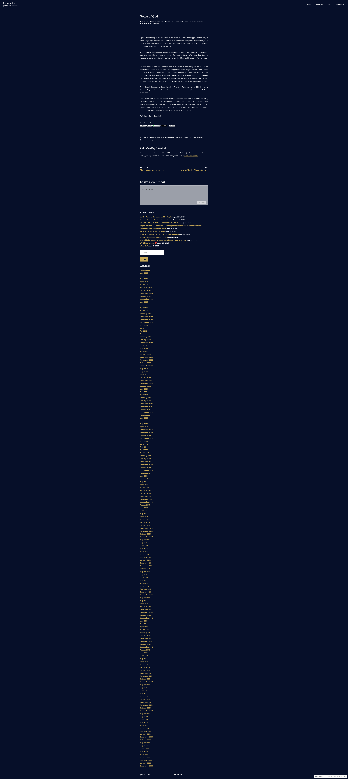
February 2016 (145, 557)
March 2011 (144, 696)
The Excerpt (339, 4)
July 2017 (144, 508)
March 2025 (144, 311)
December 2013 (146, 609)
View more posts (191, 156)
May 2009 (144, 751)
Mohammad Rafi (147, 23)
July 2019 (144, 441)
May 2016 (144, 548)
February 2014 (145, 606)
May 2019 (144, 447)
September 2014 (146, 595)
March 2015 (144, 586)
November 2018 (146, 464)
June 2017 (144, 511)
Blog (309, 4)
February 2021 (145, 398)
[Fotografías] (178, 774)
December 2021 (146, 380)
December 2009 (146, 737)
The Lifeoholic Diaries (196, 21)
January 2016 (145, 560)
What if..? (144, 246)
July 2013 (144, 621)
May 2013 (143, 624)
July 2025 (144, 302)
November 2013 (146, 612)
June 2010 (144, 719)
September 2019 (146, 438)
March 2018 (144, 487)
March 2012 (144, 664)
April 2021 (144, 395)
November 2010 (146, 705)
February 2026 (146, 287)
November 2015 (146, 566)
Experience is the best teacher (152, 231)
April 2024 (144, 331)
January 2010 (145, 734)
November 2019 (146, 432)
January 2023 (145, 354)
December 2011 (146, 673)
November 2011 (146, 676)
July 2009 (144, 746)
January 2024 (145, 340)
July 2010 (144, 717)
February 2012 (145, 667)
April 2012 (144, 661)
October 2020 (145, 409)
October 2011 (145, 679)
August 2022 (145, 369)
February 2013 (145, 632)
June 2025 (144, 305)
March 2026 (145, 285)
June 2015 (144, 577)
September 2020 (146, 412)
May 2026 (144, 279)
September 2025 (146, 299)
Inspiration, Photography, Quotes (177, 21)
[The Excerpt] (184, 774)
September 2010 (146, 711)
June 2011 (144, 690)
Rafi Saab (156, 23)
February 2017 (145, 522)
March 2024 (145, 334)
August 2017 (145, 505)
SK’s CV (329, 4)
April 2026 (144, 282)
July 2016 (144, 543)
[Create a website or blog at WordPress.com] (149, 775)
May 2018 (144, 482)
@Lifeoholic (9, 3)
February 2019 (145, 456)
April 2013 (144, 627)
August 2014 (145, 598)
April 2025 (144, 308)
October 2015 (145, 569)
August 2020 (145, 415)
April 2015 (144, 583)
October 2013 (145, 615)
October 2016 (145, 534)
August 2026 (145, 270)
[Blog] (175, 774)
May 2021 (144, 392)
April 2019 (144, 450)
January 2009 (145, 763)
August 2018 (145, 473)
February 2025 (146, 314)
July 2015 (144, 574)
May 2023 (144, 348)
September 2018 (146, 470)
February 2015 (145, 589)
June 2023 (144, 345)
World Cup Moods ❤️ (148, 243)
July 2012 (144, 653)
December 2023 (146, 343)
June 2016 (144, 545)
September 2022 (146, 366)
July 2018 (144, 476)
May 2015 (143, 580)
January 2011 (145, 699)
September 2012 (146, 647)
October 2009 (145, 740)
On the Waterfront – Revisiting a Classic (156, 220)
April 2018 (144, 485)
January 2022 (145, 377)
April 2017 (144, 516)
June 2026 (144, 276)
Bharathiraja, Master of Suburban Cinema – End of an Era (163, 240)
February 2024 (146, 337)
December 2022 (146, 357)
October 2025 (145, 296)
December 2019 (146, 430)
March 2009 (145, 757)
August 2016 (145, 540)
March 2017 (144, 519)
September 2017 (146, 502)
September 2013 (146, 618)
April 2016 (144, 551)
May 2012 (144, 659)
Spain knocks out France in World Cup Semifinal (159, 234)
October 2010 (145, 708)
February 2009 (146, 760)
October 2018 (145, 467)
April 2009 (144, 754)
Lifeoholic (145, 21)
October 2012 (145, 644)
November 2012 (146, 641)
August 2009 (145, 743)
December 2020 (146, 403)
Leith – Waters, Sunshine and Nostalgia (156, 217)
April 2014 (144, 603)
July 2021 (144, 389)
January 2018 (145, 493)
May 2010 (144, 722)
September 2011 (146, 682)
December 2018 (146, 461)
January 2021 (145, 401)
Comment (202, 202)
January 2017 (145, 525)
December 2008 (146, 766)
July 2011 (143, 688)
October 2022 (145, 363)
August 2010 (145, 714)
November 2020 (146, 406)
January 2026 (145, 290)
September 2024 (147, 322)
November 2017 (146, 499)
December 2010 (146, 702)
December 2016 (146, 528)
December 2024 (146, 316)
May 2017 (144, 514)
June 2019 (144, 444)
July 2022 (144, 372)
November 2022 (146, 360)
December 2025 (146, 293)
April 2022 (144, 374)
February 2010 (145, 731)
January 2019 (145, 458)
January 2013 (145, 635)
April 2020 (144, 427)
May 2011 (143, 693)
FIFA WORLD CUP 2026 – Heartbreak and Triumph (160, 223)
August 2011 (145, 685)
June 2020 (144, 421)
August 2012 (145, 650)
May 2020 (144, 424)
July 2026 (144, 273)
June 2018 (144, 479)
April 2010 (144, 725)
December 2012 (146, 638)
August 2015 (145, 572)
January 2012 (145, 670)
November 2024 (146, 319)
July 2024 (144, 325)
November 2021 (146, 383)
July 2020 (144, 418)
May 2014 (144, 601)
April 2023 (144, 351)
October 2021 (145, 386)
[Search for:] (152, 253)
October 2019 (145, 435)
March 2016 (144, 554)
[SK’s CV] (181, 774)
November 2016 (146, 531)
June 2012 (144, 656)
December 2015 (146, 563)
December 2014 (146, 592)
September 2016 (146, 537)
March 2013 (144, 630)
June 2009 (144, 748)
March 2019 (144, 453)
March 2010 (144, 728)
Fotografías (318, 4)
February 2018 (145, 490)
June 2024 (144, 328)
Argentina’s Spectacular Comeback (154, 237)
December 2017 (146, 496)
